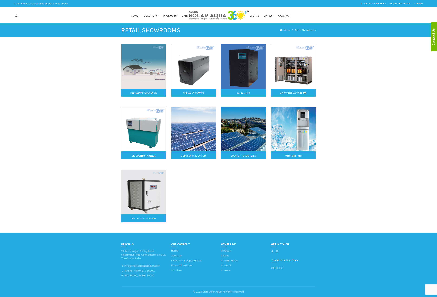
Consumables (229, 260)
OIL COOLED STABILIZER (144, 156)
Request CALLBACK (400, 3)
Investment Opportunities (186, 260)
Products (226, 250)
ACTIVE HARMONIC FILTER (293, 93)
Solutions (176, 270)
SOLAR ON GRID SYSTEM (193, 156)
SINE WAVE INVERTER (193, 93)
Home (286, 30)
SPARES (268, 15)
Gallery (187, 15)
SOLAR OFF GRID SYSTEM (243, 156)
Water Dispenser (293, 156)
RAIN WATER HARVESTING (143, 93)
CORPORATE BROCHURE (373, 3)
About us (176, 255)
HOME (134, 15)
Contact (284, 15)
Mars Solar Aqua (212, 291)
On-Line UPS (243, 93)
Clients (254, 15)
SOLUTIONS (151, 15)
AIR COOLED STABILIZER (144, 219)
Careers (419, 3)
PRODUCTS (170, 15)
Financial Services (181, 265)
